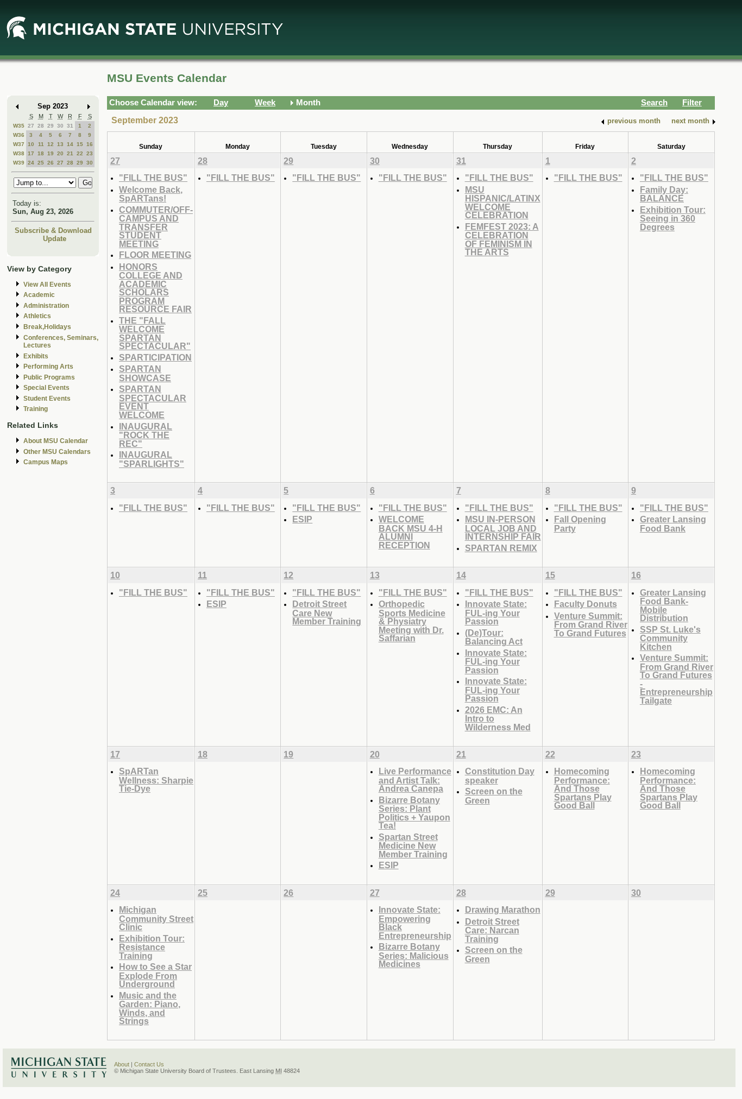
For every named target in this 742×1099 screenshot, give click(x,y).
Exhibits (35, 356)
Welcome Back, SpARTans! (151, 194)
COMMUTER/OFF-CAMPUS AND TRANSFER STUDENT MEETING (156, 227)
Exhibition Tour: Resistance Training (152, 947)
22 (80, 153)
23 (89, 153)
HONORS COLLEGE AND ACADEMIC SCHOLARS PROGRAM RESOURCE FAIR (155, 288)
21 (70, 153)
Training (35, 409)
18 (40, 153)
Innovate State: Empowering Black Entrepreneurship (415, 922)
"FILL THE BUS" (153, 177)
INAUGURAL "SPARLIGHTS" (151, 459)
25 (40, 163)
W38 (18, 153)
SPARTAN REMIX (501, 548)
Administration (46, 306)
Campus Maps (45, 462)
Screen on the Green (494, 795)
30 (60, 126)
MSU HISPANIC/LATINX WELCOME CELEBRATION (502, 202)
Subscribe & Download (53, 230)
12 (50, 144)
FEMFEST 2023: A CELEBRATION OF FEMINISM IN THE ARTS (502, 239)
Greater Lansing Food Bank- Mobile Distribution (673, 605)
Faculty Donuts (585, 604)
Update (54, 239)
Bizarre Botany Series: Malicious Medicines (414, 955)
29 (50, 126)
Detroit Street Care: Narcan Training (492, 930)
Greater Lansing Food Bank (673, 523)
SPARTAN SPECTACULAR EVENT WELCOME (152, 402)
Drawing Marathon (502, 909)
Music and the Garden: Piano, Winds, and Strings (149, 1008)
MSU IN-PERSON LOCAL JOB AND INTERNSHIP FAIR (503, 527)
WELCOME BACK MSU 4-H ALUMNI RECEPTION (411, 532)
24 (31, 163)
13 (60, 144)
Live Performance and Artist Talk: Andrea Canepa (415, 779)
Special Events (46, 387)
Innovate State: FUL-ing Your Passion (496, 612)
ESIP (302, 519)
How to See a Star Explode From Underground (155, 975)
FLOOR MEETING (155, 255)
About (121, 1064)
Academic (39, 295)
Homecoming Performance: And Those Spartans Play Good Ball (583, 788)
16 (89, 144)
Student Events (47, 398)
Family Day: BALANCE (664, 194)
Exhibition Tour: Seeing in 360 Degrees (673, 218)
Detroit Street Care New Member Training (326, 612)
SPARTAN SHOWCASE (145, 373)
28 (40, 126)
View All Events (47, 284)
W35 (18, 126)
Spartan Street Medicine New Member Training (413, 845)
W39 (18, 163)
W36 (18, 135)
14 (70, 144)
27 (31, 126)
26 (50, 163)
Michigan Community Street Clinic (156, 918)
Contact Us (149, 1064)
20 (60, 153)
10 (31, 144)
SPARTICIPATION (155, 357)
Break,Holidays (47, 327)
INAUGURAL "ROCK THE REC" (145, 435)
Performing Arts (48, 366)
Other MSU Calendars (57, 452)
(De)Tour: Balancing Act (494, 637)
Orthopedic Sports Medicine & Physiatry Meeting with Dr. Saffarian (412, 621)
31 (70, 126)
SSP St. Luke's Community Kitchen (670, 638)
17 (31, 153)
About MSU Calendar (55, 441)
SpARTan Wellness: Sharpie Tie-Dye (156, 779)
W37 (18, 144)
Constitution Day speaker (500, 775)
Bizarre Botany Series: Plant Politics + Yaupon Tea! (414, 813)
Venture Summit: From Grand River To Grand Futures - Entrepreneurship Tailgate (676, 679)
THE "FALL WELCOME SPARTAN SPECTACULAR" (155, 333)
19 (50, 153)
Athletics (37, 316)
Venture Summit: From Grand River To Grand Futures (590, 624)
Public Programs (49, 377)
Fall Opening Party (580, 523)
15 (80, 144)
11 (41, 144)
